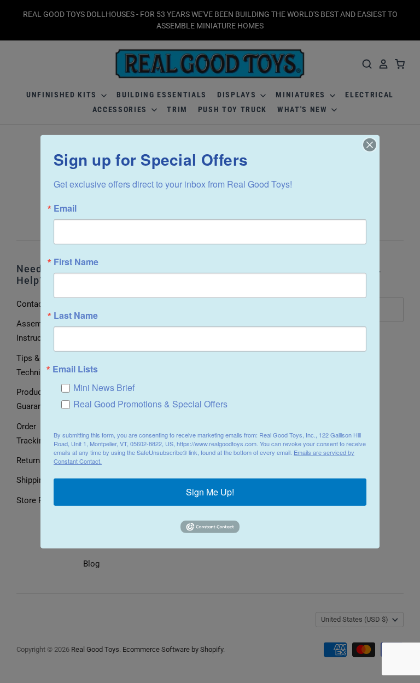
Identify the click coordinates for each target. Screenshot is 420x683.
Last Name (76, 315)
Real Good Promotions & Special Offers (150, 403)
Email (65, 207)
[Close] (369, 144)
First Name (76, 261)
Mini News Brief (104, 387)
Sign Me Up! (210, 492)
